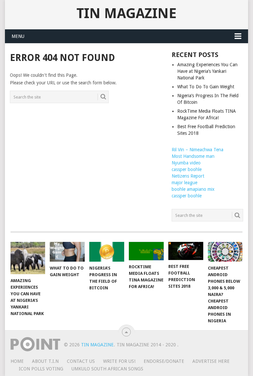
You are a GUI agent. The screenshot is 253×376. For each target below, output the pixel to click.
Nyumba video (186, 162)
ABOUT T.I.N (45, 361)
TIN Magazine (126, 13)
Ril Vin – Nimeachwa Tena (197, 149)
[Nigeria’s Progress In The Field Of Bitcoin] (106, 252)
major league (184, 182)
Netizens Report (188, 176)
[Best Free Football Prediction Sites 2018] (185, 251)
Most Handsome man (193, 156)
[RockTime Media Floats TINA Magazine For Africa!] (146, 251)
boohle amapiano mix (193, 189)
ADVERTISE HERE (211, 361)
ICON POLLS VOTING (41, 368)
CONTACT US (81, 361)
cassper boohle (187, 169)
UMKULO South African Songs (107, 368)
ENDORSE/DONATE (164, 361)
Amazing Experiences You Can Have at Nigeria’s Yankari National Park (207, 71)
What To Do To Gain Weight (205, 86)
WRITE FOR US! (119, 361)
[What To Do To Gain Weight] (67, 252)
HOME (17, 361)
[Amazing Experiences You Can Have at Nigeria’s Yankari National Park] (28, 258)
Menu (18, 36)
